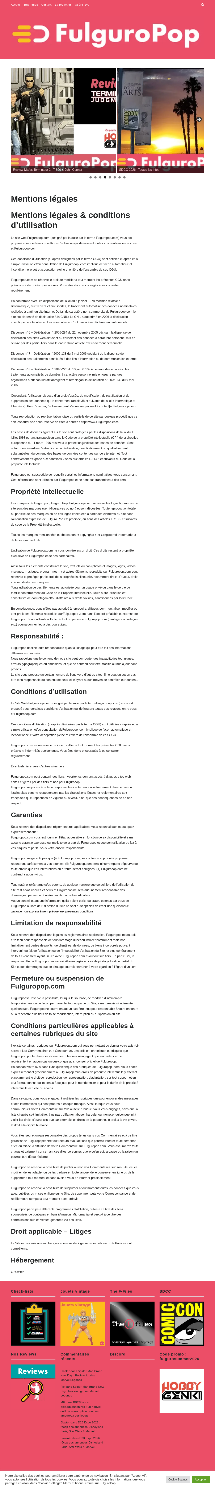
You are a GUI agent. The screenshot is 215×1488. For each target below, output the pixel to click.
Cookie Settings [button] (178, 1479)
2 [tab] (95, 177)
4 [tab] (105, 177)
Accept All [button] (201, 1479)
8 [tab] (124, 177)
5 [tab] (110, 177)
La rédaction (63, 4)
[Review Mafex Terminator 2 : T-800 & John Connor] (63, 120)
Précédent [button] (16, 119)
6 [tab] (115, 177)
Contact (46, 4)
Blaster (65, 1371)
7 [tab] (119, 177)
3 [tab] (100, 177)
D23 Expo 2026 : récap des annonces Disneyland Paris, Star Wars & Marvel (81, 1427)
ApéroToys (82, 4)
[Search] (202, 4)
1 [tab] (90, 177)
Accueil (16, 4)
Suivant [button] (199, 119)
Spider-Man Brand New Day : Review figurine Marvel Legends (81, 1375)
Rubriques (31, 4)
